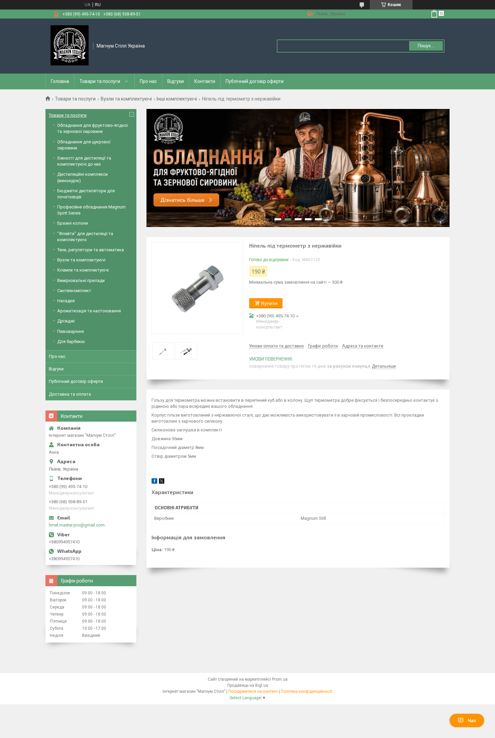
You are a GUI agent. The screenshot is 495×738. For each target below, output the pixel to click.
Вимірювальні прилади (81, 280)
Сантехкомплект (74, 290)
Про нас (148, 81)
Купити (269, 303)
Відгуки (175, 81)
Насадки (66, 300)
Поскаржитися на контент (253, 691)
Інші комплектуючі (177, 99)
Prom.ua (280, 679)
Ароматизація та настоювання (89, 310)
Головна (60, 81)
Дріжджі (66, 320)
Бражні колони (72, 223)
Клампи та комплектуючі (83, 270)
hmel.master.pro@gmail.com (77, 525)
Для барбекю (71, 341)
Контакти (204, 81)
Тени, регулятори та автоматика (90, 249)
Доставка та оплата (70, 394)
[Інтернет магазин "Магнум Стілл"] (70, 45)
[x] (161, 482)
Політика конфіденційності (306, 691)
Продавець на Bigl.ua (247, 685)
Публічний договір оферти (255, 81)
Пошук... (426, 45)
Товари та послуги (99, 81)
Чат (472, 720)
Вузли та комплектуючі (126, 99)
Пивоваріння (70, 331)
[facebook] (154, 482)
